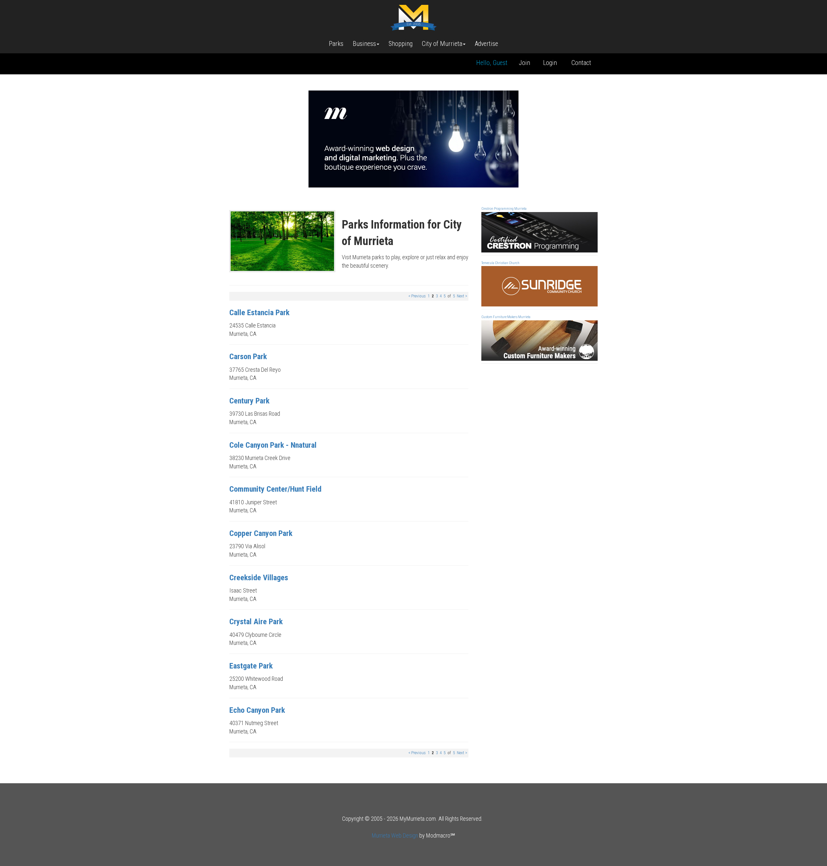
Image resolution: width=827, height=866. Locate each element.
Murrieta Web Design (395, 835)
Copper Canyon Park (260, 533)
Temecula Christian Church (500, 263)
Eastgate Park (251, 665)
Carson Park (248, 356)
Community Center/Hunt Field (275, 489)
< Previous (417, 296)
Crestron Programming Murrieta (504, 209)
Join (524, 63)
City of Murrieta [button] (442, 44)
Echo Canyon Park (257, 710)
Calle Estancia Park (259, 312)
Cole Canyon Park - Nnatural (273, 445)
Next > (462, 296)
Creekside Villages (258, 577)
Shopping (401, 44)
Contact (581, 63)
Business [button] (364, 44)
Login (550, 63)
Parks (336, 44)
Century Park (249, 400)
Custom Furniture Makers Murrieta (505, 317)
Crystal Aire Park (256, 621)
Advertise (486, 44)
